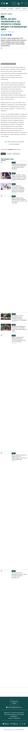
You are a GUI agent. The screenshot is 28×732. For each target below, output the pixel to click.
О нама (21, 714)
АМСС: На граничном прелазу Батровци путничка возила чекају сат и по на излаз (19, 339)
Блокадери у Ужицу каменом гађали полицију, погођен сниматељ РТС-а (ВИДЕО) (19, 318)
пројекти (9, 153)
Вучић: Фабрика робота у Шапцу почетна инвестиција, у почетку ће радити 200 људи (19, 457)
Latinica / (10, 718)
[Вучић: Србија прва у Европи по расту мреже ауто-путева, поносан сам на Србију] (6, 253)
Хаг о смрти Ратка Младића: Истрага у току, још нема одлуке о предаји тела (19, 575)
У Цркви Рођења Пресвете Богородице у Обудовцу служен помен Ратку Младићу (19, 166)
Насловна (3, 8)
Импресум (13, 716)
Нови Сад (18, 8)
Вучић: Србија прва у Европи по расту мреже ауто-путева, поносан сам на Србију (19, 200)
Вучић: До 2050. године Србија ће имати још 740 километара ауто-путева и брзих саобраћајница (19, 177)
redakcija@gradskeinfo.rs (15, 707)
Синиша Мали (16, 153)
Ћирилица (17, 718)
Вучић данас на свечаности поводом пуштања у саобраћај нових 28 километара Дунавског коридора (18, 188)
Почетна (4, 14)
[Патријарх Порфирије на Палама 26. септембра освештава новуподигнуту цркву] (6, 327)
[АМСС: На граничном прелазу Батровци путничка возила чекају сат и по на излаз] (6, 392)
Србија (2, 16)
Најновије (11, 8)
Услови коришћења (17, 712)
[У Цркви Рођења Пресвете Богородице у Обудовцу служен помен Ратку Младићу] (6, 164)
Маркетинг (7, 712)
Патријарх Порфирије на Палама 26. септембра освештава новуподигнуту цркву (19, 329)
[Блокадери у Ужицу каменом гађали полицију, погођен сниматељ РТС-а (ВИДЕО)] (6, 316)
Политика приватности (11, 714)
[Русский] (22, 3)
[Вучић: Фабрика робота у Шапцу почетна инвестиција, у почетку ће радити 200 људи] (6, 510)
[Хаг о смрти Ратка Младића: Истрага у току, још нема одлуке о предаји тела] (6, 628)
